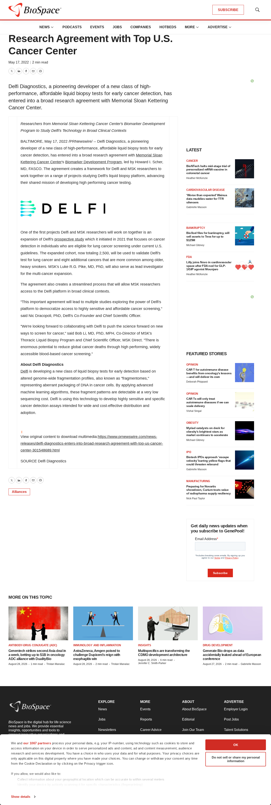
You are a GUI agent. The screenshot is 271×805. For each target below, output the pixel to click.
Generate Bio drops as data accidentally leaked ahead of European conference (232, 655)
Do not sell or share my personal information (236, 759)
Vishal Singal (194, 411)
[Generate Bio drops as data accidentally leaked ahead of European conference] (233, 623)
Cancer (192, 160)
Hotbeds (167, 27)
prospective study (69, 239)
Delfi (24, 371)
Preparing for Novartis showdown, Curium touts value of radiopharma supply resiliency (208, 490)
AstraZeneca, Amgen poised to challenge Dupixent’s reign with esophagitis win (96, 655)
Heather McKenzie (197, 178)
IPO (188, 452)
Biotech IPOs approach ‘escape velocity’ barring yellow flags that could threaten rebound (208, 460)
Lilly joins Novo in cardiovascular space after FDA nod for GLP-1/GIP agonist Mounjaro (208, 265)
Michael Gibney (195, 245)
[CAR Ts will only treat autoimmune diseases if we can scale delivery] (244, 401)
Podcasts (72, 27)
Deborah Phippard (197, 381)
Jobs (117, 27)
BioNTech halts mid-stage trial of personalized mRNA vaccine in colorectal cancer (208, 169)
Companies (140, 27)
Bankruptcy (195, 227)
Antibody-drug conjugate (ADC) (32, 645)
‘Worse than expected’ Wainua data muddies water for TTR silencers (206, 198)
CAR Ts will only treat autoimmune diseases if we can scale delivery (207, 402)
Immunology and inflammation (97, 645)
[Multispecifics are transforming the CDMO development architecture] (168, 623)
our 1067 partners (37, 743)
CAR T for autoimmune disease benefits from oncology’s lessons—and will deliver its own (208, 373)
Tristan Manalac (55, 664)
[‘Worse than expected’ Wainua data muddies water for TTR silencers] (244, 197)
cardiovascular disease (205, 189)
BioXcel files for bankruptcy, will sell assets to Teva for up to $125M (207, 236)
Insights (144, 645)
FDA (189, 257)
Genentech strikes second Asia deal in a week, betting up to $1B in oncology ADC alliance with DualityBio (37, 655)
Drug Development (218, 645)
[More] (52, 27)
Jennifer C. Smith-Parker (152, 663)
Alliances (19, 492)
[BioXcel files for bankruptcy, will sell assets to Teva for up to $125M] (244, 235)
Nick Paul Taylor (195, 498)
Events (97, 27)
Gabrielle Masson (196, 207)
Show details (20, 796)
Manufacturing (198, 481)
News (44, 27)
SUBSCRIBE (228, 10)
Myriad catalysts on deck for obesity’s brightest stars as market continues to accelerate (207, 431)
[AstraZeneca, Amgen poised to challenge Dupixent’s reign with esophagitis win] (103, 623)
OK (235, 745)
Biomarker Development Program (93, 162)
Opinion (192, 364)
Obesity (192, 422)
